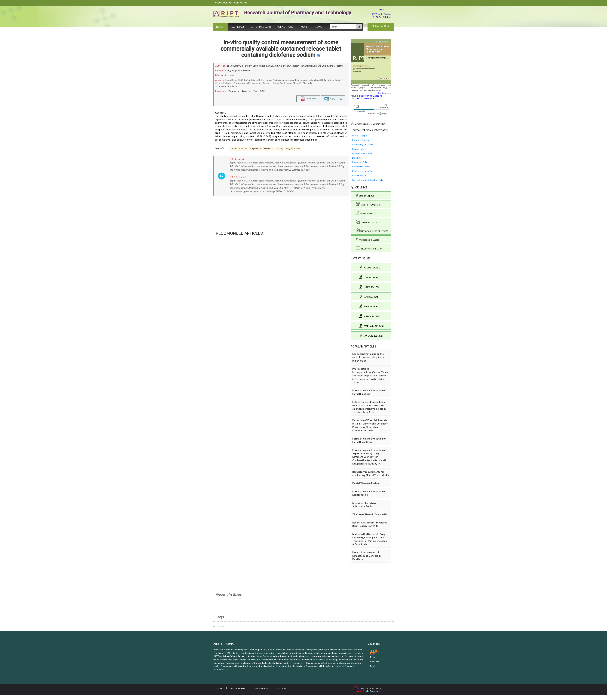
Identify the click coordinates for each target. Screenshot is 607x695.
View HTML (335, 98)
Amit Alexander (280, 65)
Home (219, 26)
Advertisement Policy (363, 153)
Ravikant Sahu (251, 65)
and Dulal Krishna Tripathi (330, 65)
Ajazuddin (294, 65)
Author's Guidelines (370, 205)
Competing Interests (362, 144)
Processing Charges (368, 240)
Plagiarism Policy (360, 162)
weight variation (293, 148)
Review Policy (359, 175)
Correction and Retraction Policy (368, 179)
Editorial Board (261, 26)
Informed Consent (361, 140)
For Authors (285, 26)
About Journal (223, 3)
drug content (255, 148)
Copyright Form (368, 222)
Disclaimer (357, 157)
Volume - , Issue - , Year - (246, 91)
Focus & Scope (359, 135)
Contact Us (240, 3)
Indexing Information (371, 249)
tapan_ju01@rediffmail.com (237, 70)
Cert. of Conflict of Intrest (374, 231)
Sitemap (282, 688)
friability (279, 148)
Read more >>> (384, 93)
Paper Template (367, 213)
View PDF (310, 98)
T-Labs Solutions (371, 691)
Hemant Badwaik (308, 65)
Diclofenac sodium (239, 148)
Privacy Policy (359, 149)
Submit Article (380, 26)
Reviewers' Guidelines (363, 171)
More (304, 26)
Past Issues (238, 26)
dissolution (268, 148)
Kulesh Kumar (265, 65)
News (319, 26)
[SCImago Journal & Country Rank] (368, 123)
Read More (219, 669)
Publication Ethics (361, 166)
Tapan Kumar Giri (234, 65)
